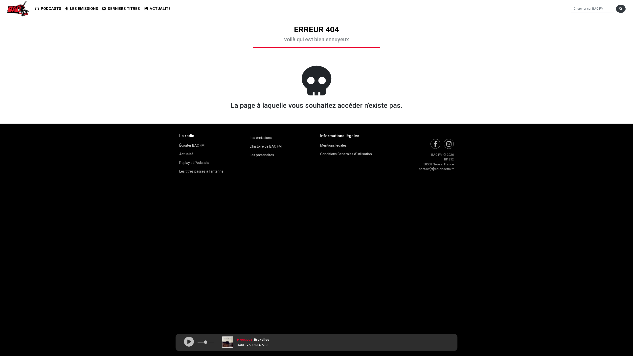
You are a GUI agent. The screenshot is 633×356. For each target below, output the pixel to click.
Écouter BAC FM (191, 145)
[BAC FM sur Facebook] (435, 144)
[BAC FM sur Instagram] (449, 144)
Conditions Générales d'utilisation (346, 154)
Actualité (159, 8)
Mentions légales (333, 145)
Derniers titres (123, 8)
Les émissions (83, 8)
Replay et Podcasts (194, 163)
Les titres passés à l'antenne (201, 171)
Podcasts (50, 8)
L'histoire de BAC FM (266, 146)
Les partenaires (262, 155)
